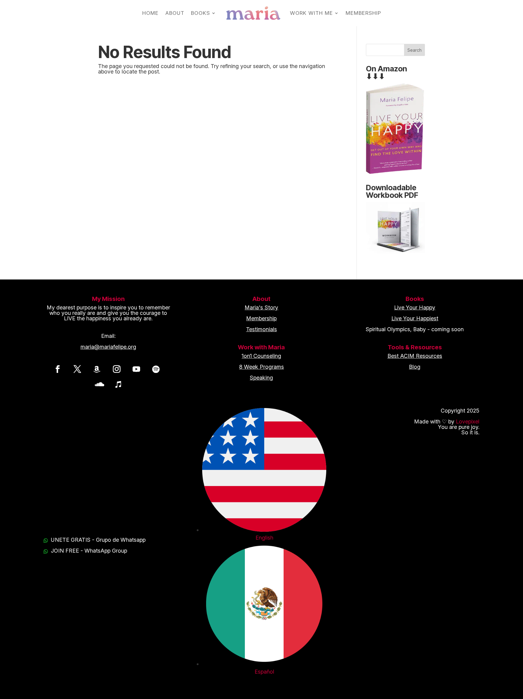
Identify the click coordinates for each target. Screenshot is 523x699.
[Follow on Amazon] (96, 369)
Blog (414, 367)
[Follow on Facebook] (57, 369)
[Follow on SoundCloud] (98, 384)
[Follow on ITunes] (118, 384)
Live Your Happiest (414, 318)
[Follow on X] (77, 369)
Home (150, 13)
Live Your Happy (414, 307)
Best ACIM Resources (414, 356)
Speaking (261, 377)
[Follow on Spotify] (155, 369)
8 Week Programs (261, 367)
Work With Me (311, 13)
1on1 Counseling (261, 356)
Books (200, 13)
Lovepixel (467, 421)
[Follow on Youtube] (136, 369)
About (174, 13)
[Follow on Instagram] (116, 369)
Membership (363, 13)
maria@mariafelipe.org (108, 347)
